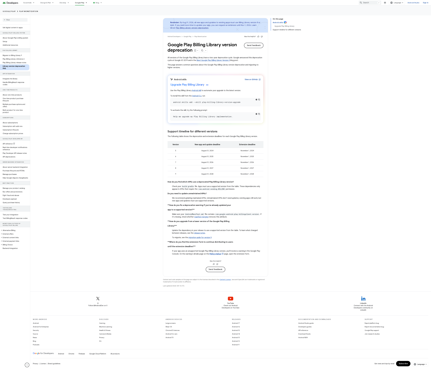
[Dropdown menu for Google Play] (87, 2)
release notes (199, 233)
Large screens (171, 323)
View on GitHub (253, 79)
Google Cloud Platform (97, 354)
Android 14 (236, 334)
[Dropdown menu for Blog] (102, 2)
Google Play (79, 3)
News (35, 337)
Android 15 (236, 330)
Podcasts (36, 345)
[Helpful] (258, 36)
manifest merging (201, 217)
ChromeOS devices (172, 330)
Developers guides (304, 327)
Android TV (170, 337)
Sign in (425, 3)
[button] (14, 230)
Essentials (27, 3)
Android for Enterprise (41, 327)
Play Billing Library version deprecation (192, 28)
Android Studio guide (306, 323)
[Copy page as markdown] (202, 50)
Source (35, 334)
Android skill (196, 90)
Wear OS (169, 327)
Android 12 (236, 341)
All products (115, 354)
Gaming (102, 323)
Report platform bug (372, 323)
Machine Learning (105, 327)
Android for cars (171, 334)
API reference (303, 330)
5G (100, 341)
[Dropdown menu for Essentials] (35, 2)
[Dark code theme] (256, 99)
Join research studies (372, 334)
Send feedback (254, 45)
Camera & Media (105, 334)
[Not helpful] (261, 36)
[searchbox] (15, 20)
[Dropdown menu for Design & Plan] (54, 2)
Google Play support (372, 330)
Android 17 (236, 323)
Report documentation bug (374, 327)
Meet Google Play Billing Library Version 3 (213, 60)
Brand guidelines (54, 364)
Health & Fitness (104, 330)
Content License (225, 280)
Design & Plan (45, 3)
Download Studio (304, 334)
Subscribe (403, 363)
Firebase (82, 354)
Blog (97, 3)
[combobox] (370, 3)
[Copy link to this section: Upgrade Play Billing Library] (207, 85)
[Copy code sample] (259, 99)
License (43, 364)
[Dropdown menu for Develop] (69, 2)
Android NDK (303, 337)
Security (36, 330)
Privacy (101, 337)
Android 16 (236, 327)
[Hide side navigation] (27, 365)
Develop (63, 3)
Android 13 (236, 337)
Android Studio (413, 3)
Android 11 (236, 345)
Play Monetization (28, 11)
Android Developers (174, 36)
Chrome (71, 354)
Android (36, 323)
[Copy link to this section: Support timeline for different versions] (219, 131)
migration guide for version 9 (199, 237)
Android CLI (196, 96)
